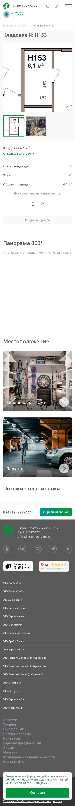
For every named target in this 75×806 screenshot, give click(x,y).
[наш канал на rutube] (38, 549)
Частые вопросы (17, 734)
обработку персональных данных (29, 779)
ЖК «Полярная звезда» (16, 633)
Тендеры (10, 724)
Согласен (37, 792)
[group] (37, 77)
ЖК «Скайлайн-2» (13, 591)
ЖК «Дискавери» (12, 599)
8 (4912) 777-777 (25, 6)
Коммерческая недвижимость (29, 757)
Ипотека (10, 752)
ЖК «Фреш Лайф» (13, 707)
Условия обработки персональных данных (32, 801)
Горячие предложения (22, 743)
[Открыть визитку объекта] (33, 204)
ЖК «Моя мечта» (12, 624)
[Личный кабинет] (56, 6)
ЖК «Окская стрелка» (15, 608)
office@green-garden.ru (34, 536)
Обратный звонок (56, 512)
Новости (10, 720)
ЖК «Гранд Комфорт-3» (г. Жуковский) (25, 657)
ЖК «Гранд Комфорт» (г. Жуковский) (23, 674)
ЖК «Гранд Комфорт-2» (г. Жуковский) (25, 666)
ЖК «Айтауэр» (11, 691)
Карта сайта (13, 761)
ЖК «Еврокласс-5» (13, 649)
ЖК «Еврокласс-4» (13, 616)
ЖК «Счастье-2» (12, 682)
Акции (8, 747)
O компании (13, 729)
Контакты (11, 738)
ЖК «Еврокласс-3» (13, 699)
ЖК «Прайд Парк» (13, 641)
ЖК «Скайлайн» (12, 583)
